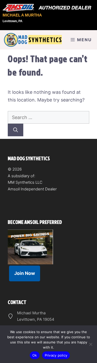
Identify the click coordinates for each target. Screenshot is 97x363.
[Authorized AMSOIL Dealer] (48, 8)
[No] (90, 344)
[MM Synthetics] (32, 39)
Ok (34, 355)
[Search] (15, 130)
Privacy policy (56, 355)
